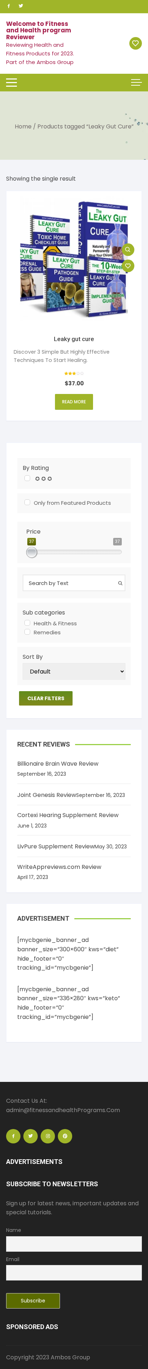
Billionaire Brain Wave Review (57, 764)
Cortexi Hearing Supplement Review (68, 815)
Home (23, 126)
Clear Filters (45, 698)
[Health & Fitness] (27, 623)
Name (13, 1230)
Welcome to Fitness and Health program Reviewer (38, 30)
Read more (74, 402)
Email (12, 1259)
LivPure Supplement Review (55, 846)
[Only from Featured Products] (27, 502)
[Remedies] (27, 632)
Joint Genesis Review (46, 795)
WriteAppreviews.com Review (59, 867)
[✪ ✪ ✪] (27, 478)
